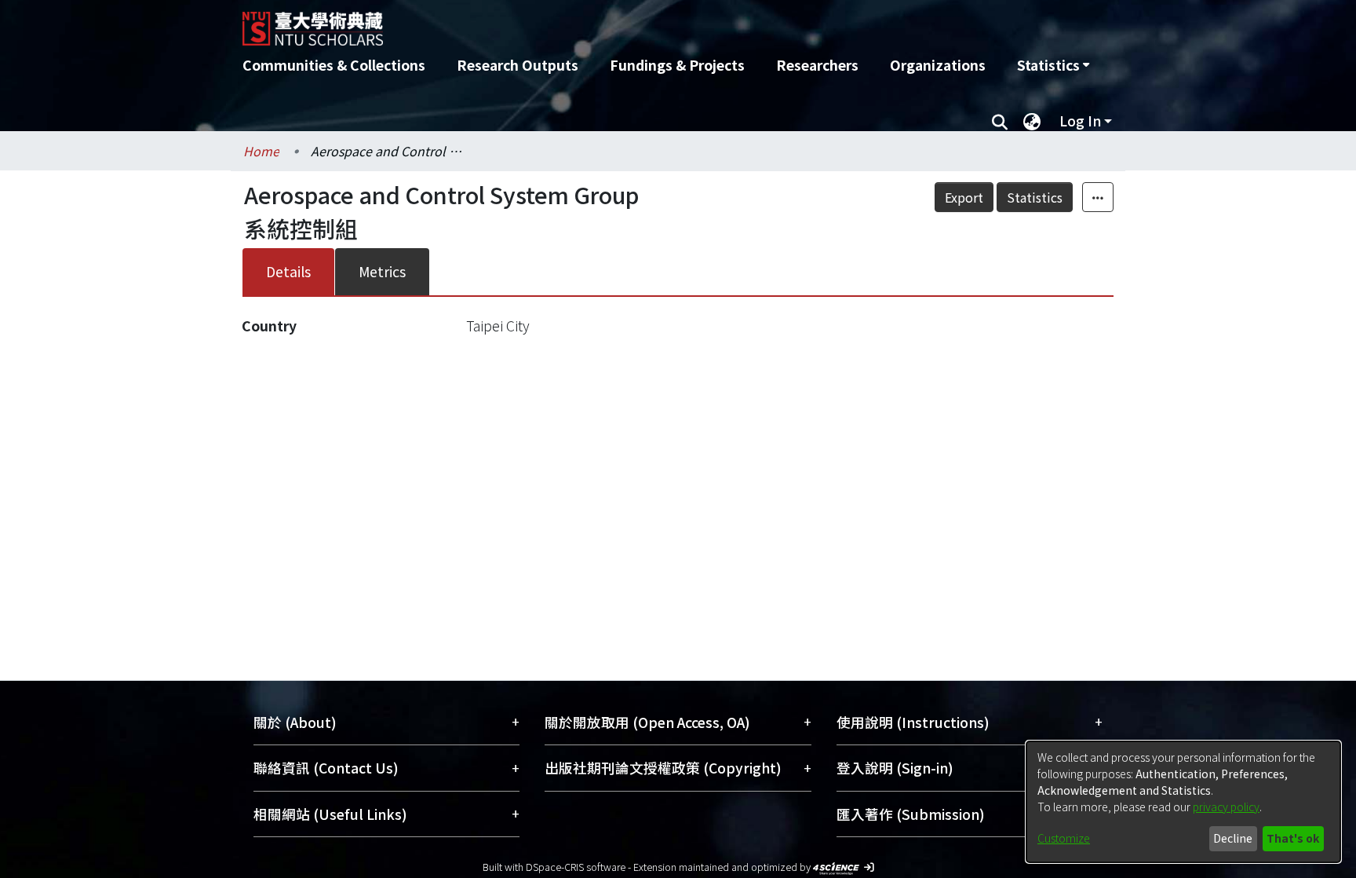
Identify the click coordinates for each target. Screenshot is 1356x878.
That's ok (1293, 838)
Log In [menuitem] (1080, 120)
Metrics (382, 271)
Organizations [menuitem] (938, 65)
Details (288, 271)
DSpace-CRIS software (575, 866)
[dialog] (1183, 801)
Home (261, 150)
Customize (1063, 838)
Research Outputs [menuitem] (517, 65)
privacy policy (1226, 806)
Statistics (1035, 197)
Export (964, 197)
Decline (1232, 838)
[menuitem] (1053, 65)
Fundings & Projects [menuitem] (677, 65)
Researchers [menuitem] (817, 65)
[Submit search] (999, 121)
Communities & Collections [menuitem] (333, 65)
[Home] (593, 23)
